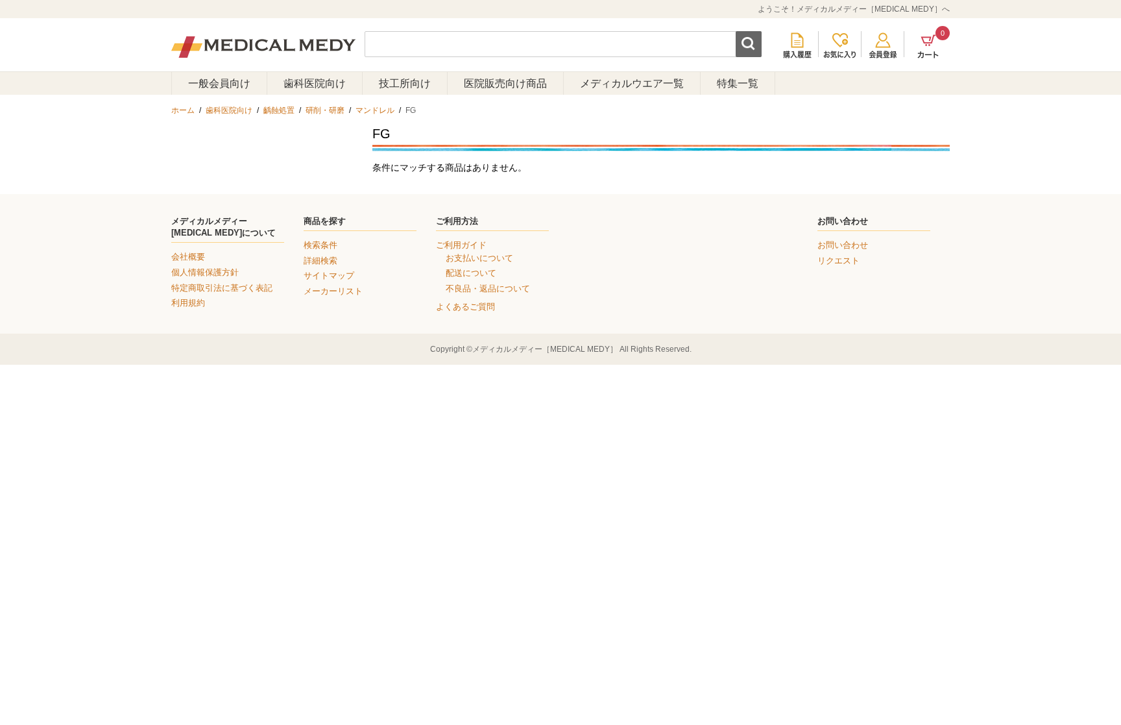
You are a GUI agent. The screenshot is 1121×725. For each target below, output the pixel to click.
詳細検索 (320, 260)
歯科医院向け (314, 83)
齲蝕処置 (279, 110)
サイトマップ (329, 275)
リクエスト (838, 260)
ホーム (183, 110)
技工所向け (405, 83)
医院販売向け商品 (505, 83)
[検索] (749, 44)
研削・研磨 (325, 110)
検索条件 (320, 245)
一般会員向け (219, 83)
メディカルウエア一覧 (632, 83)
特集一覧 (737, 83)
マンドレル (375, 110)
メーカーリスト (333, 291)
